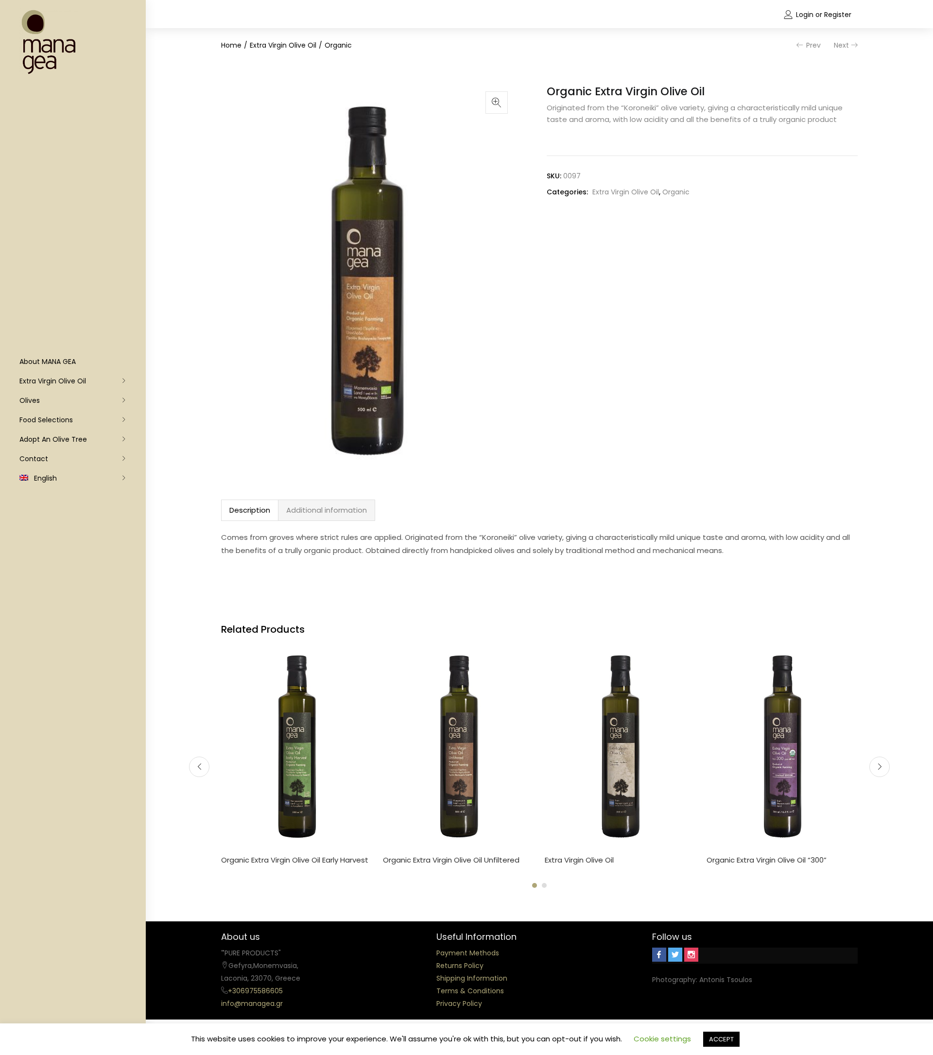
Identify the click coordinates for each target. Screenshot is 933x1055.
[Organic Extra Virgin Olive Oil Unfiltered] (459, 746)
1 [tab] (534, 885)
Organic (338, 45)
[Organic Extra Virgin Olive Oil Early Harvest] (297, 746)
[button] (496, 102)
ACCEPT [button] (721, 1039)
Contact (33, 459)
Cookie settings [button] (662, 1039)
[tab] (249, 510)
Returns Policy (460, 965)
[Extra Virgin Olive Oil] (621, 746)
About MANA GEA (47, 361)
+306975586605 (255, 991)
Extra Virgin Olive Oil (52, 381)
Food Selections (46, 420)
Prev (813, 45)
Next (841, 45)
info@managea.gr (252, 1003)
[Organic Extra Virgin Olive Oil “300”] (783, 746)
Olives (29, 400)
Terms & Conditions (470, 991)
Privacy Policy (459, 1003)
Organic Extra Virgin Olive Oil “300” (767, 860)
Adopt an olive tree (53, 439)
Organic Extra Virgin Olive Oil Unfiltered (451, 860)
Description (249, 510)
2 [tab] (544, 885)
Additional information (326, 510)
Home (231, 45)
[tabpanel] (297, 759)
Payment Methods (467, 953)
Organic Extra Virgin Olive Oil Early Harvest (294, 860)
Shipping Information (471, 978)
